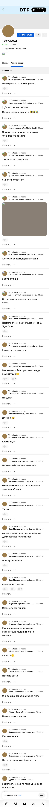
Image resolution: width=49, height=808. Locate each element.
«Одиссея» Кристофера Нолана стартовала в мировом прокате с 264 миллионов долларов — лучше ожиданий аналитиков (21, 604)
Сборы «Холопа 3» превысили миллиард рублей (21, 651)
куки (19, 795)
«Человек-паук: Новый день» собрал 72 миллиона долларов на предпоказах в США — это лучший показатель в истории (21, 437)
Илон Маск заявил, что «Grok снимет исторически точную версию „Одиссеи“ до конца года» (23, 414)
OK (41, 795)
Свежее (5, 70)
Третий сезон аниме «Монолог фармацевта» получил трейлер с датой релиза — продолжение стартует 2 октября (22, 155)
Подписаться (25, 35)
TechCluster (13, 77)
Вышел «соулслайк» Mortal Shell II (22, 128)
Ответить (6, 93)
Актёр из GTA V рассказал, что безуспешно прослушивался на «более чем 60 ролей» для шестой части (22, 275)
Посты (5, 63)
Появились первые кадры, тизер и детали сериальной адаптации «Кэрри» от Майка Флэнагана (21, 732)
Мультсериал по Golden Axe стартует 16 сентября (22, 103)
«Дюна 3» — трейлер (17, 780)
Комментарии (17, 63)
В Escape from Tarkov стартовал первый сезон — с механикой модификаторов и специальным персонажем (23, 393)
